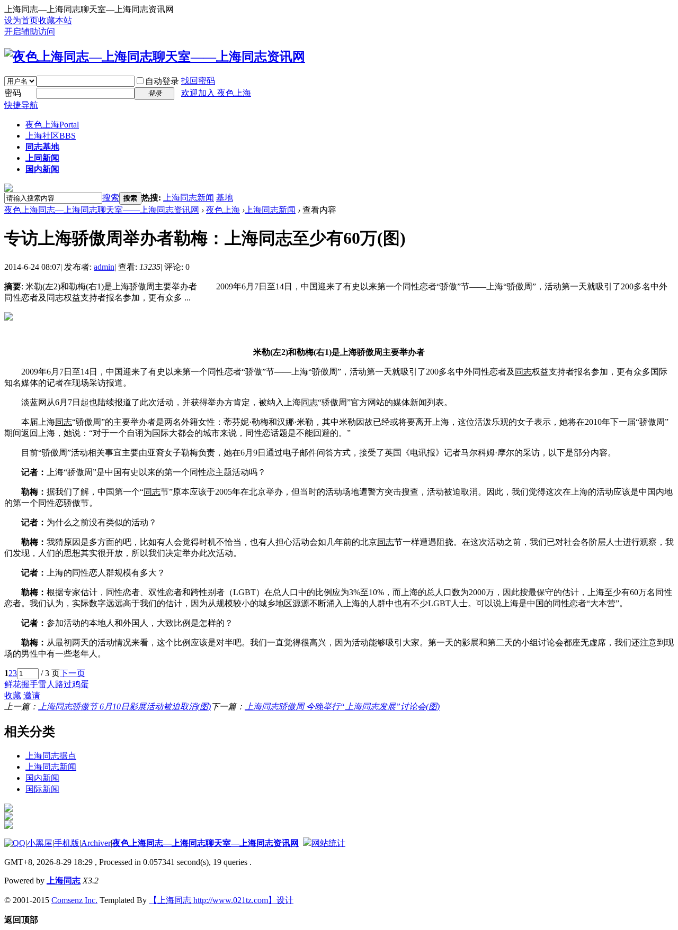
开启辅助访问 (29, 31)
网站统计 (328, 842)
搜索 (110, 197)
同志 (523, 371)
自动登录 (162, 81)
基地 (224, 197)
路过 (63, 684)
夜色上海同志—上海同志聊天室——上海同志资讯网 (101, 209)
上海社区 (50, 135)
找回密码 (198, 80)
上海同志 (64, 880)
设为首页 (21, 20)
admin (104, 266)
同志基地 (42, 146)
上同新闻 (42, 157)
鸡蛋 (80, 684)
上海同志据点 (50, 755)
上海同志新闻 (188, 197)
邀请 (31, 695)
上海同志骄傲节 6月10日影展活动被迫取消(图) (124, 706)
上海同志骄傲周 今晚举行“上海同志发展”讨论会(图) (342, 706)
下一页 (72, 673)
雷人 (46, 684)
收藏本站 (55, 20)
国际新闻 (42, 789)
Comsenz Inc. (74, 900)
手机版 (66, 842)
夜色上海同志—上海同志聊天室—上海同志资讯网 (205, 842)
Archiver (96, 842)
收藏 (12, 695)
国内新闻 (42, 169)
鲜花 (12, 684)
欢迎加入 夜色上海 (216, 92)
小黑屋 (39, 842)
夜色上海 (52, 124)
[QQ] (14, 842)
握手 (29, 684)
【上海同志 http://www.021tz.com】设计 (221, 900)
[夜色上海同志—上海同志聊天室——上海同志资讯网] (154, 56)
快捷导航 (21, 105)
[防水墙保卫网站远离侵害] (307, 842)
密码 (12, 92)
